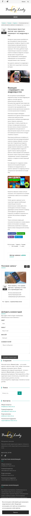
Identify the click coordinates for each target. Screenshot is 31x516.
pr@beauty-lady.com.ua (7, 416)
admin (22, 246)
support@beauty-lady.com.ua (9, 420)
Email (3, 327)
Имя (3, 320)
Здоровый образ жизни (16, 301)
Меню (23, 1)
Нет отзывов (15, 246)
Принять (15, 512)
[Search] (20, 393)
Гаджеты (15, 23)
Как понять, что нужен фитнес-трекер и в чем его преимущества (17, 287)
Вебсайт (4, 334)
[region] (15, 507)
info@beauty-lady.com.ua (8, 406)
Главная (4, 23)
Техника (9, 23)
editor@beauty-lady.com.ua (8, 411)
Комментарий (6, 342)
